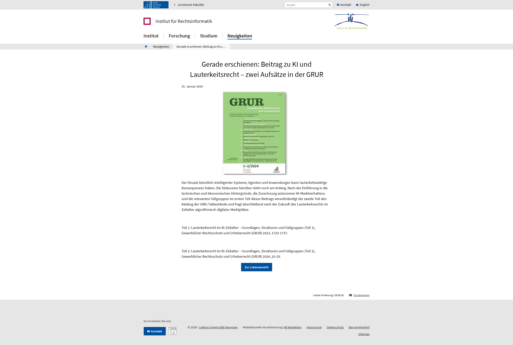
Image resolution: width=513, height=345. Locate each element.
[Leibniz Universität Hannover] (156, 4)
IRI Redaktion (293, 327)
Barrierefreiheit (359, 327)
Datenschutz (335, 327)
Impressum (314, 327)
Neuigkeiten (239, 36)
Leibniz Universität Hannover (218, 327)
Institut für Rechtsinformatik (184, 21)
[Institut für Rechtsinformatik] (144, 46)
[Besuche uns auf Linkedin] (172, 331)
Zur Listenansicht (257, 267)
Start (329, 4)
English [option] (365, 5)
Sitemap (364, 334)
